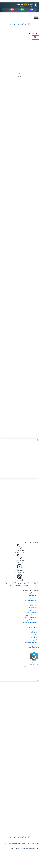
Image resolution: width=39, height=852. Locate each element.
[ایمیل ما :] (19, 566)
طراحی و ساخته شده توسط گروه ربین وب (25, 848)
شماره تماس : (19, 550)
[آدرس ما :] (19, 576)
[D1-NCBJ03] (19, 458)
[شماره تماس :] (19, 546)
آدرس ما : (19, 580)
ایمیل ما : (20, 570)
